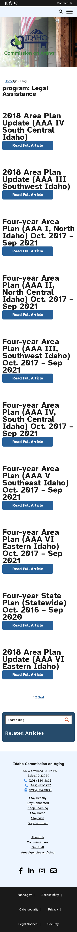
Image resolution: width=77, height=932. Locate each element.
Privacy (53, 909)
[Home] (12, 3)
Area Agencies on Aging (37, 852)
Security (53, 924)
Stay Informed (38, 823)
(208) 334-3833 (40, 781)
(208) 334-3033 (40, 790)
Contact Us (64, 3)
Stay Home (37, 813)
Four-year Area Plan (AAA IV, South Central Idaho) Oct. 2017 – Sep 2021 (37, 419)
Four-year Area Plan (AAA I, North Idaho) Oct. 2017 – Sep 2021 (38, 232)
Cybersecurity (28, 909)
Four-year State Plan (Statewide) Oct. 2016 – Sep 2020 (34, 606)
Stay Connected (38, 803)
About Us (37, 837)
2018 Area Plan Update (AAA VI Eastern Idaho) (33, 659)
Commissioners (38, 842)
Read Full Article (27, 145)
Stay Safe (37, 818)
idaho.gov (25, 895)
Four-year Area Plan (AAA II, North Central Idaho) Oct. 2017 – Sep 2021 (37, 292)
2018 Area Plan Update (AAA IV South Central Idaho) (33, 126)
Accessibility (50, 895)
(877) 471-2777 (40, 785)
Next (41, 697)
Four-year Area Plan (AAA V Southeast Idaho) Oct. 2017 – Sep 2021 (35, 483)
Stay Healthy (37, 798)
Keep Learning (38, 808)
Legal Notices (28, 924)
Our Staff (38, 847)
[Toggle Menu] (69, 11)
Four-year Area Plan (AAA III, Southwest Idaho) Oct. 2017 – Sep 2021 (36, 356)
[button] (61, 11)
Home (9, 81)
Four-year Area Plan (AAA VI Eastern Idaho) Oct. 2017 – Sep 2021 (32, 546)
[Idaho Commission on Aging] (29, 42)
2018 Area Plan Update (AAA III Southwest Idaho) (36, 179)
